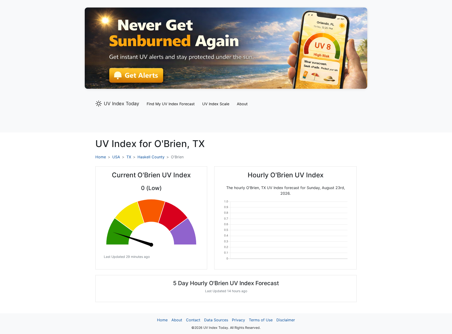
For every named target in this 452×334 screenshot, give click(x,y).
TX (128, 157)
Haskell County (151, 157)
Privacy (238, 320)
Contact (193, 320)
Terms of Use (261, 320)
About (242, 103)
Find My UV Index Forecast (171, 103)
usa (116, 157)
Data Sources (216, 320)
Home (100, 157)
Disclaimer (285, 320)
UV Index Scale (215, 103)
